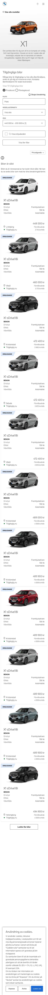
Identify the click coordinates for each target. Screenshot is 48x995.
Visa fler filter (24, 142)
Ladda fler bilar (24, 827)
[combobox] (24, 112)
